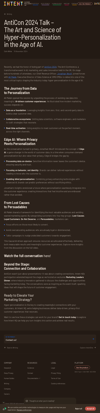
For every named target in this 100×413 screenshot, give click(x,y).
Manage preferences (24, 410)
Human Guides (57, 3)
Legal (53, 368)
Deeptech (35, 3)
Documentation (33, 378)
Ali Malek (12, 76)
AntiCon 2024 (50, 66)
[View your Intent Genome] (3, 402)
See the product (85, 4)
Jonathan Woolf (64, 73)
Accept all (90, 409)
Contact (30, 373)
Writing (66, 3)
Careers (7, 394)
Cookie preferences (58, 383)
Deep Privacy (45, 3)
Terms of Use (56, 378)
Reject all (78, 409)
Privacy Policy (56, 373)
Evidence (30, 368)
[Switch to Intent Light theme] (3, 409)
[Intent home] (18, 4)
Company (74, 3)
